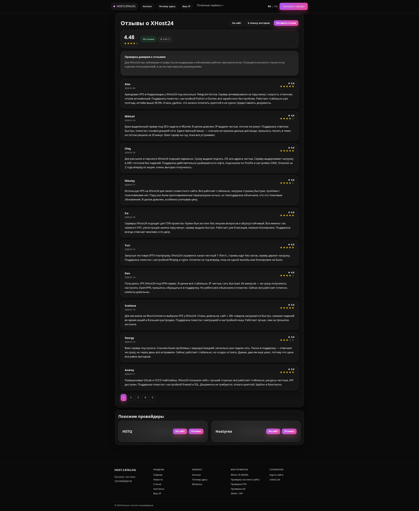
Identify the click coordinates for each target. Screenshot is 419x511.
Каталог (147, 6)
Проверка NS (238, 488)
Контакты (158, 488)
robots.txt (275, 479)
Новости (158, 479)
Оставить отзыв (286, 23)
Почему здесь (167, 6)
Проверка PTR (238, 484)
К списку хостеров (259, 23)
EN (276, 6)
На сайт (236, 23)
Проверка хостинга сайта (245, 479)
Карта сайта (276, 474)
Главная (157, 474)
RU (269, 6)
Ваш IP (186, 6)
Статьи (157, 484)
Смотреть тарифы (294, 6)
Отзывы (196, 431)
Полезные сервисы (209, 5)
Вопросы (197, 484)
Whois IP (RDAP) (239, 474)
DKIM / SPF (237, 493)
